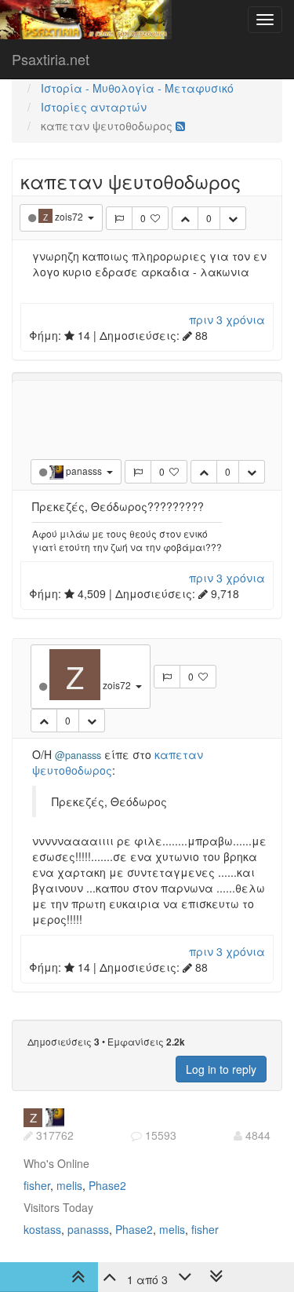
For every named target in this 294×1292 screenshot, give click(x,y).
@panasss (78, 755)
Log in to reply (221, 1069)
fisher (37, 1185)
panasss (88, 1229)
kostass (42, 1229)
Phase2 (107, 1185)
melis (69, 1185)
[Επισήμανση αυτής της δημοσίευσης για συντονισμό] (119, 218)
